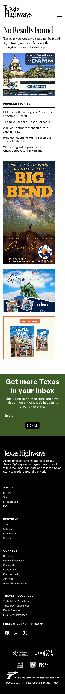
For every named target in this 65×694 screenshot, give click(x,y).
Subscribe (8, 556)
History (7, 492)
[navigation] (59, 15)
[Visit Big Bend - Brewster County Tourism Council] (29, 263)
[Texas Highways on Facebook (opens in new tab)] (7, 633)
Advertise (8, 578)
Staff (5, 497)
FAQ (5, 506)
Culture (7, 537)
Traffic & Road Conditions (16, 601)
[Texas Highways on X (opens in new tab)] (25, 633)
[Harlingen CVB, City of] (29, 311)
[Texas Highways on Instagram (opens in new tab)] (16, 633)
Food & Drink (9, 533)
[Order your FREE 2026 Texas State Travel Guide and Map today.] (29, 358)
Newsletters (9, 569)
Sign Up (32, 425)
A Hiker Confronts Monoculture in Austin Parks (25, 129)
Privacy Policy (50, 682)
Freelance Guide (11, 501)
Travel (6, 524)
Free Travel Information (15, 614)
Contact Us (9, 565)
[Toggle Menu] (59, 15)
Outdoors (8, 529)
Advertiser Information (15, 583)
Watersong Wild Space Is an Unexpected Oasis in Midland (23, 148)
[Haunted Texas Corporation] (29, 94)
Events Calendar (11, 610)
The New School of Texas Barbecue (27, 122)
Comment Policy (11, 574)
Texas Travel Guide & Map (16, 605)
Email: (8, 415)
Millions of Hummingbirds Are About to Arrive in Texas (27, 114)
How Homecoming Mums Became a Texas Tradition (27, 139)
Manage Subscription (14, 560)
